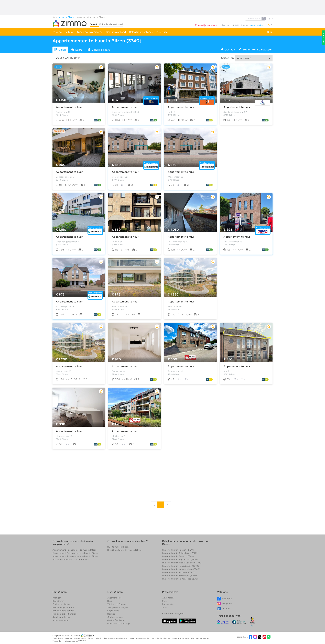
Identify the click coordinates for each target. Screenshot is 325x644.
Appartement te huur (69, 107)
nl (269, 18)
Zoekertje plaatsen (206, 25)
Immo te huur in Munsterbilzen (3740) (181, 569)
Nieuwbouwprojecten (90, 32)
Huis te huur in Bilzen (117, 546)
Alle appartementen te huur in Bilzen (70, 559)
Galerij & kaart (101, 49)
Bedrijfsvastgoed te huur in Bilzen (124, 550)
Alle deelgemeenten (200, 638)
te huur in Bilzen (66, 17)
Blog (270, 32)
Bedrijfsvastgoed (116, 32)
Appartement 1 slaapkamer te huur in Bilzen (74, 550)
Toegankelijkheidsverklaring (65, 641)
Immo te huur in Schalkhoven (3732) (180, 553)
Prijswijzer (162, 32)
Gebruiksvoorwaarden (62, 638)
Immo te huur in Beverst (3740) (178, 556)
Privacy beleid (94, 638)
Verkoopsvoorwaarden (140, 638)
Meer (224, 25)
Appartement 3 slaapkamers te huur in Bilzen (75, 556)
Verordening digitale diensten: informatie (171, 638)
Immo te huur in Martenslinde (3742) (180, 578)
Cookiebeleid (80, 638)
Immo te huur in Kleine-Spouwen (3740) (182, 562)
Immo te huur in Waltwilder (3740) (179, 575)
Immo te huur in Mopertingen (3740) (180, 566)
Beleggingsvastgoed (141, 32)
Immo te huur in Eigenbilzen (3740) (180, 559)
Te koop (57, 32)
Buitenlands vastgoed (111, 24)
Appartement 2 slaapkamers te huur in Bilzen (75, 553)
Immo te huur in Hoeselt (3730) (178, 550)
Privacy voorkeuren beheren (115, 638)
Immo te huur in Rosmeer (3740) (178, 572)
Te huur (69, 32)
